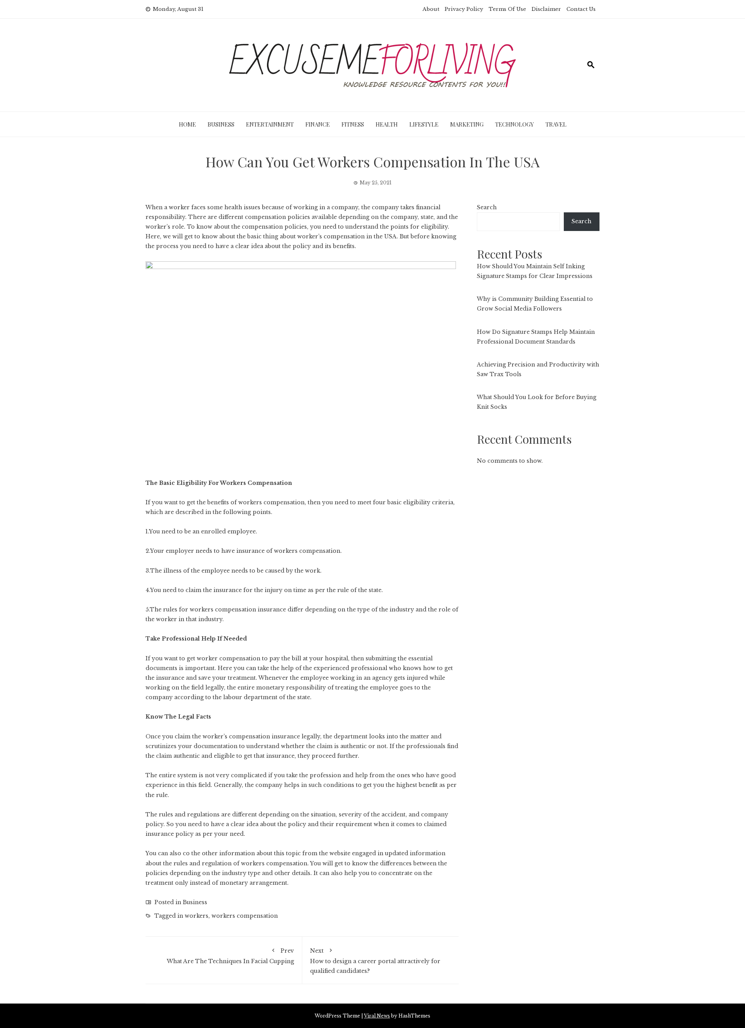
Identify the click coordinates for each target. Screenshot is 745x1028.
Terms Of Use (507, 9)
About (431, 9)
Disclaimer (546, 9)
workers (196, 915)
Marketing (466, 124)
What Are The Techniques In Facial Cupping (230, 955)
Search (487, 207)
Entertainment (270, 124)
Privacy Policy (464, 9)
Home (187, 124)
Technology (514, 124)
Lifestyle (423, 124)
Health (387, 124)
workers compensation (271, 502)
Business (221, 124)
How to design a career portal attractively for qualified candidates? (375, 960)
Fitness (352, 124)
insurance (160, 833)
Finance (317, 124)
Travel (556, 124)
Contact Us (581, 9)
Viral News (377, 1016)
